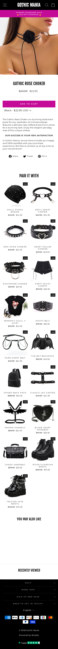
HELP (28, 583)
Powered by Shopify (29, 635)
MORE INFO (28, 590)
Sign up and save (28, 597)
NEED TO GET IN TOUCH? (28, 604)
